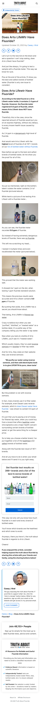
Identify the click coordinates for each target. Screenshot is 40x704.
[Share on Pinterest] (18, 51)
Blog (10, 614)
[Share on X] (4, 51)
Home (4, 614)
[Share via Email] (13, 51)
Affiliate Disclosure (24, 697)
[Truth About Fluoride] (20, 3)
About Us (13, 697)
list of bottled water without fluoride (22, 147)
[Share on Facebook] (8, 51)
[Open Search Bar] (36, 3)
